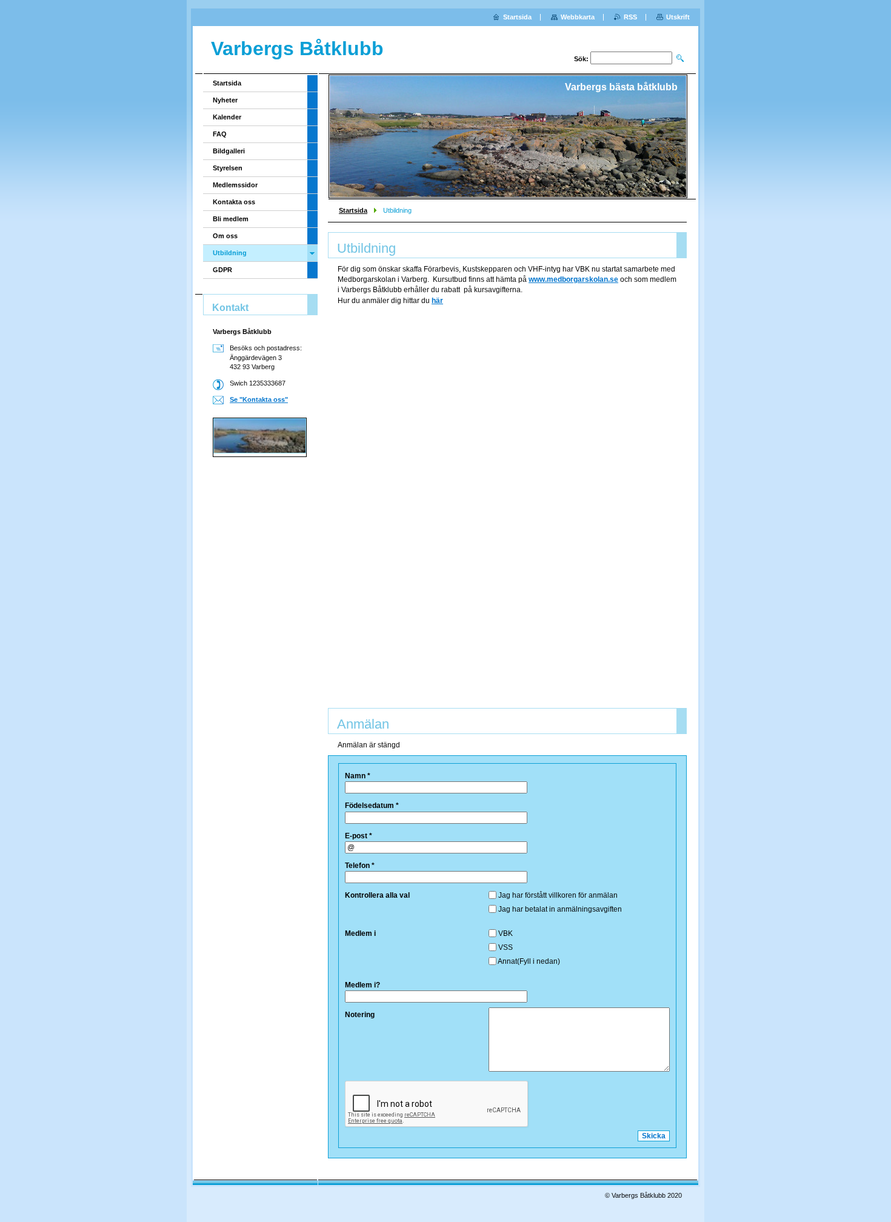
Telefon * (360, 865)
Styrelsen (227, 168)
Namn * (357, 776)
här (437, 300)
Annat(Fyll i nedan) (529, 961)
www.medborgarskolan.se (573, 279)
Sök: (581, 58)
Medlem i (360, 933)
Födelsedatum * (372, 805)
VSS (505, 947)
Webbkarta (578, 17)
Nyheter (225, 100)
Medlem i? (362, 985)
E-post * (358, 836)
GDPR (222, 269)
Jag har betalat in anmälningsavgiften (560, 909)
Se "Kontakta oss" (259, 399)
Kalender (227, 117)
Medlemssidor (235, 185)
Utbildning (230, 252)
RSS (630, 17)
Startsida (353, 210)
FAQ (220, 134)
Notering (360, 1014)
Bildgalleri (229, 151)
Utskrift (678, 17)
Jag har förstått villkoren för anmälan (558, 895)
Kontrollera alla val (377, 895)
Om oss (225, 235)
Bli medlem (231, 218)
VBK (505, 933)
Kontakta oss (234, 201)
